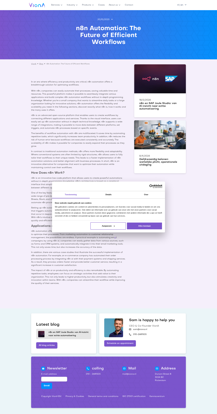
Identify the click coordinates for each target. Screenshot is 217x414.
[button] (57, 5)
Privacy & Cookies (75, 396)
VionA (33, 64)
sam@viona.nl (140, 329)
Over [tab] (146, 194)
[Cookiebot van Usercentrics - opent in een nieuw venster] (151, 186)
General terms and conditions (103, 396)
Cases (101, 5)
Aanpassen (107, 226)
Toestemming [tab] (71, 194)
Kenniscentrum (157, 396)
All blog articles (47, 345)
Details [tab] (108, 194)
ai (115, 238)
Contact (129, 5)
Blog (41, 64)
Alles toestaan (144, 226)
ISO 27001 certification (134, 396)
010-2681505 (140, 334)
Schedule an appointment (120, 343)
